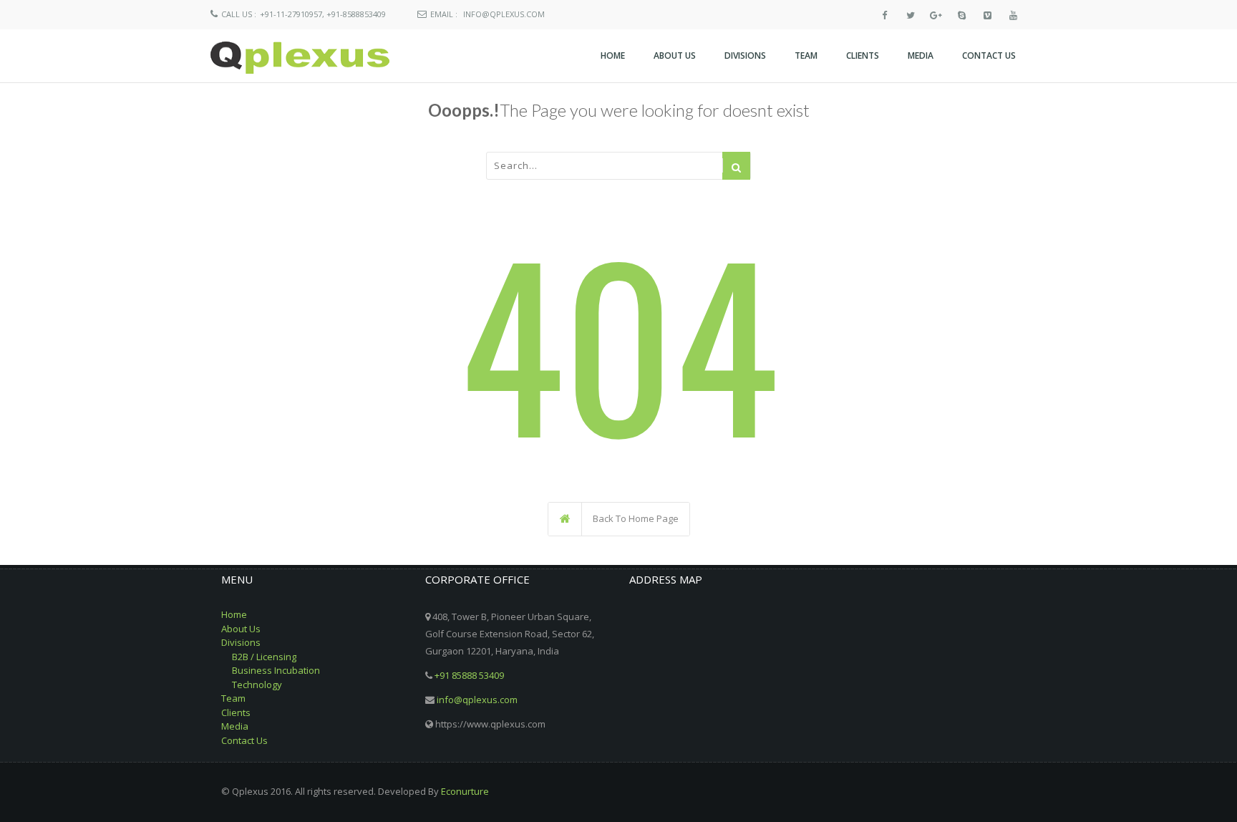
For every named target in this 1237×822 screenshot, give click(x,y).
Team (233, 698)
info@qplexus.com (504, 14)
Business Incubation (276, 670)
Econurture (465, 791)
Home (234, 614)
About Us (241, 628)
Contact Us (244, 740)
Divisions (241, 642)
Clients (236, 712)
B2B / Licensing (264, 656)
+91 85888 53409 (469, 675)
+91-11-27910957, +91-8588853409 (323, 14)
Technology (257, 684)
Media (234, 726)
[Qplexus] (299, 58)
